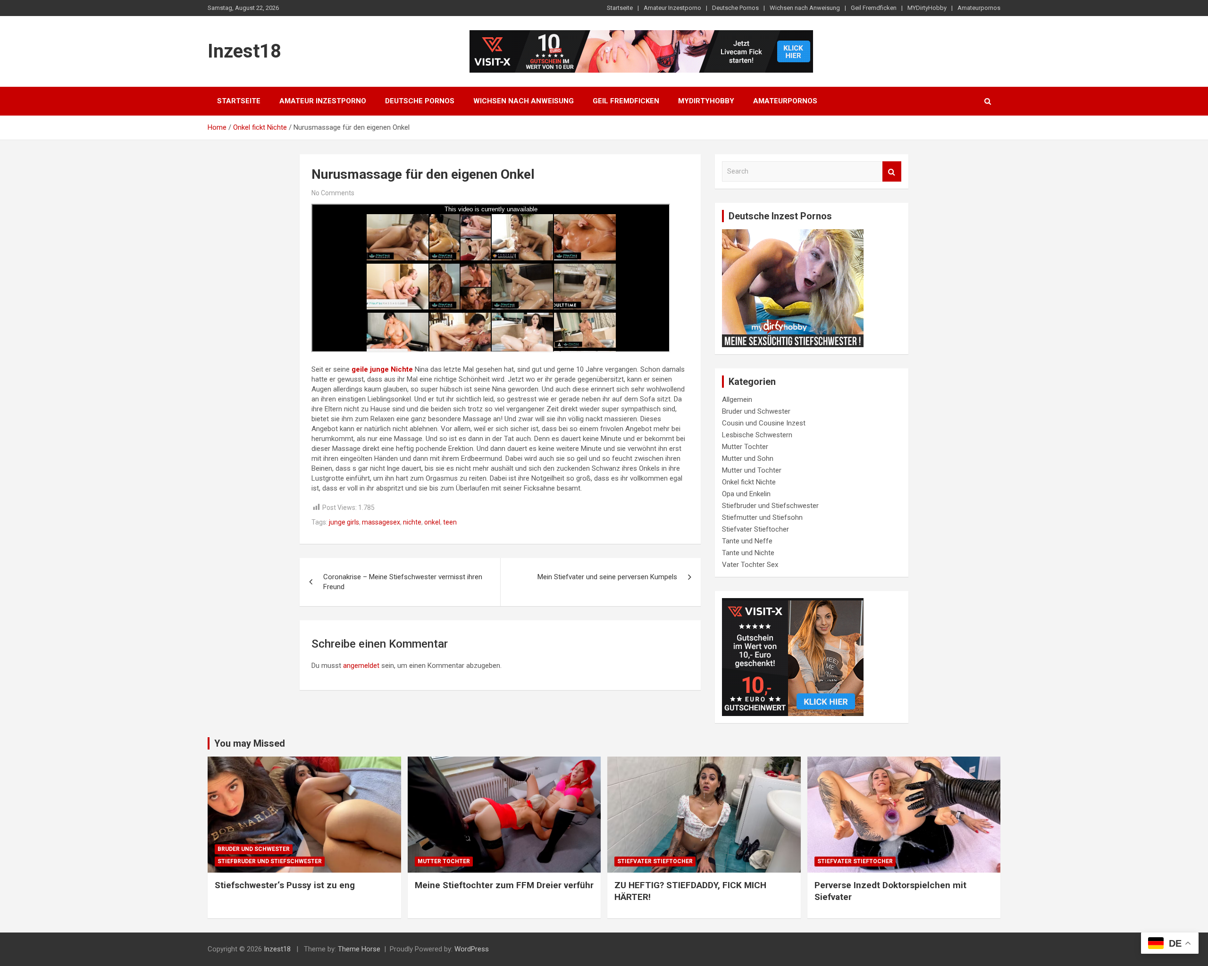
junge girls (344, 522)
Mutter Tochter (745, 446)
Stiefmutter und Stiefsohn (762, 517)
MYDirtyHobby (927, 7)
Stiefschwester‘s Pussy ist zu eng (285, 885)
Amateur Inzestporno (672, 7)
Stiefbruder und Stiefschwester (770, 505)
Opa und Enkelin (746, 494)
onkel (432, 522)
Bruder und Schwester (756, 411)
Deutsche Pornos (735, 7)
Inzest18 (244, 51)
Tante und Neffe (747, 541)
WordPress (471, 949)
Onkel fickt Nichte (749, 482)
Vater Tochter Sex (750, 564)
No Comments (332, 193)
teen (450, 522)
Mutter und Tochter (751, 470)
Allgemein (737, 399)
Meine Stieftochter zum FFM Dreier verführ (504, 885)
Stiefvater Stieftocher (755, 529)
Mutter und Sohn (747, 458)
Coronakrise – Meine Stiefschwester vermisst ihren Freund (402, 582)
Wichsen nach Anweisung (805, 7)
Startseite (620, 7)
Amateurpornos (978, 7)
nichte (412, 522)
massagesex (381, 522)
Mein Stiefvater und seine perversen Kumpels (607, 577)
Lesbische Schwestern (757, 435)
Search (891, 171)
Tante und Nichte (748, 553)
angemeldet (361, 665)
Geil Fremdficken (874, 7)
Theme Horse (359, 949)
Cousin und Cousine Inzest (763, 423)
